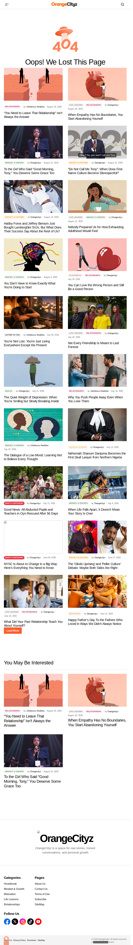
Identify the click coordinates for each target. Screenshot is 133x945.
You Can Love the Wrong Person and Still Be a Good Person (96, 287)
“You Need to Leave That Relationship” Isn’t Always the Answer (33, 115)
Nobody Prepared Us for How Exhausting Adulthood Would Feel (96, 229)
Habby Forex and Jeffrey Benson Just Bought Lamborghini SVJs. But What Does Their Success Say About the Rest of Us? (32, 227)
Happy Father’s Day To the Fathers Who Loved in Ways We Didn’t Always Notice (95, 622)
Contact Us (41, 889)
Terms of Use (42, 894)
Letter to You (12, 335)
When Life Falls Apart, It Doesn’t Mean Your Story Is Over (94, 511)
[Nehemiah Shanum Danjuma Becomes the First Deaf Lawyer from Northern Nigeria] (97, 424)
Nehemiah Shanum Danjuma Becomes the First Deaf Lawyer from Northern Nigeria (97, 455)
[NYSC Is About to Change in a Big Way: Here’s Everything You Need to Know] (33, 537)
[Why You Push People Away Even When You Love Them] (97, 370)
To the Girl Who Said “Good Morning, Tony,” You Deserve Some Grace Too (29, 171)
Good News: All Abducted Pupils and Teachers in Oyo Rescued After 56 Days (31, 511)
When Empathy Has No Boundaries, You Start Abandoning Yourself (95, 116)
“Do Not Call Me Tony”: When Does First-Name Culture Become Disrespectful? (95, 171)
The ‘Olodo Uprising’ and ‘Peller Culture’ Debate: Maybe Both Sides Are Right (94, 566)
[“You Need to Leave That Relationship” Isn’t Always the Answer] (33, 84)
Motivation (74, 614)
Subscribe (40, 899)
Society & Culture (78, 163)
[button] (7, 4)
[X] (15, 921)
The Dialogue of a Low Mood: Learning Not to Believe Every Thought (33, 457)
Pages (39, 877)
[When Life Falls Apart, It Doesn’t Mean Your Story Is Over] (97, 482)
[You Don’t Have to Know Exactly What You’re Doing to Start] (33, 254)
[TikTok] (30, 921)
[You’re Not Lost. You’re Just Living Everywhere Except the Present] (33, 312)
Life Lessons (76, 105)
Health (8, 391)
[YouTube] (38, 921)
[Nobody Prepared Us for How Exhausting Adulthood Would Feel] (97, 196)
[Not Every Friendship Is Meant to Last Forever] (97, 312)
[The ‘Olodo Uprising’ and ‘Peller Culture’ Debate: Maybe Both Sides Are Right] (97, 537)
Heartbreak (75, 275)
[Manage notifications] (6, 938)
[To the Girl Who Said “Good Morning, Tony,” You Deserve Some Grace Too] (33, 142)
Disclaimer (31, 940)
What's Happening (14, 503)
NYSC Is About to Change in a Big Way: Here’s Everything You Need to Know (31, 566)
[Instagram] (22, 921)
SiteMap (39, 904)
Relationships (12, 106)
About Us (40, 883)
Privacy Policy (19, 940)
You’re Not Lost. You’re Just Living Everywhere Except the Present (27, 343)
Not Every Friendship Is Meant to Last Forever (93, 345)
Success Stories (78, 447)
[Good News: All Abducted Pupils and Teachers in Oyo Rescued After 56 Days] (33, 482)
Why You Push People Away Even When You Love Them (95, 399)
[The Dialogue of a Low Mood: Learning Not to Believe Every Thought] (33, 424)
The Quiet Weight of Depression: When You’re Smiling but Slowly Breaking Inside (31, 399)
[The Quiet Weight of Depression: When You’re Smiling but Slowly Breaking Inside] (33, 370)
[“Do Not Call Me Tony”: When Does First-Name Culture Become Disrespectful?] (97, 142)
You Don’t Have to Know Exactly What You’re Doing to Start (29, 285)
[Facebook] (7, 921)
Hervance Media (100, 942)
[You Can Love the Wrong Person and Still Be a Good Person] (97, 254)
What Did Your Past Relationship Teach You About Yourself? (33, 623)
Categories (12, 877)
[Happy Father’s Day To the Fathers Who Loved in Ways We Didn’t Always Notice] (97, 591)
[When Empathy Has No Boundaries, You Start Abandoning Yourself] (97, 84)
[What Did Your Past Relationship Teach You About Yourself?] (33, 591)
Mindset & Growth (14, 163)
